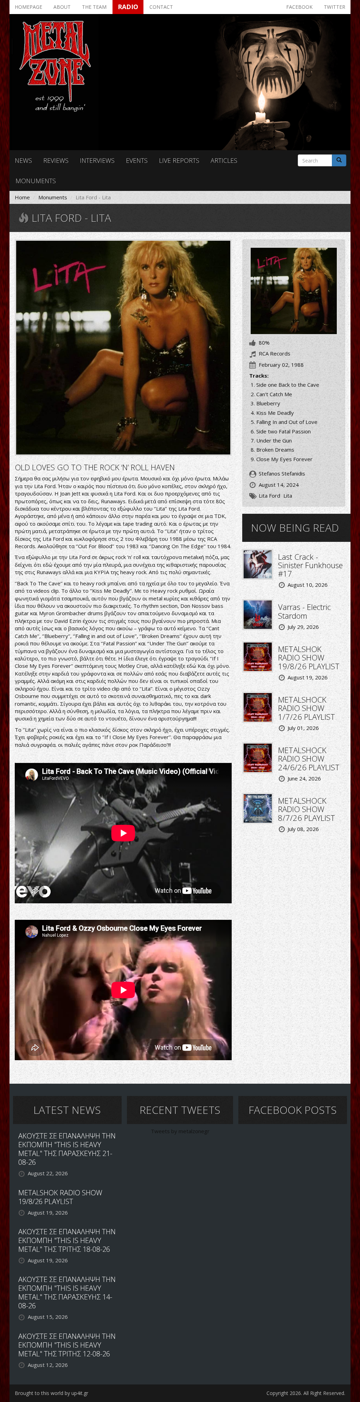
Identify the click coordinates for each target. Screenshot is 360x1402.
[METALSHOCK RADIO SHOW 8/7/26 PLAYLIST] (257, 807)
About (62, 7)
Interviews (97, 160)
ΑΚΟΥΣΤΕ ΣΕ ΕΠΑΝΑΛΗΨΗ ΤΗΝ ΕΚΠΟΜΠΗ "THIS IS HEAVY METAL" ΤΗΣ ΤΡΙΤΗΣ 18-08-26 (67, 1240)
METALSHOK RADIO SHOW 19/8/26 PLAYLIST (309, 657)
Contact (161, 7)
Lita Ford (269, 495)
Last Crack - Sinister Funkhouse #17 (310, 565)
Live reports (179, 160)
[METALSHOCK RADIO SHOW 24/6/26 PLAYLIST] (257, 756)
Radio (128, 6)
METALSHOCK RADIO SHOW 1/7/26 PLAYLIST (306, 708)
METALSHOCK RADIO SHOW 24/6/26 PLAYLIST (309, 758)
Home (22, 197)
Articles (224, 160)
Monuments (35, 181)
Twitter (334, 7)
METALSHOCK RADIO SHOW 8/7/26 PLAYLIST (306, 809)
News (23, 160)
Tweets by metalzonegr (180, 1131)
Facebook (299, 7)
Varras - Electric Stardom (304, 611)
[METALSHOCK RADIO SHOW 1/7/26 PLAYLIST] (257, 706)
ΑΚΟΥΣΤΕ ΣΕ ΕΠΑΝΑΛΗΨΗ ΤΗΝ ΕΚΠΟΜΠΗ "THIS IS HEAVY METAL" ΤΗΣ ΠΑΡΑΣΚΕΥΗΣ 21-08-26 (67, 1149)
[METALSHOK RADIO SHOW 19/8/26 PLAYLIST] (257, 656)
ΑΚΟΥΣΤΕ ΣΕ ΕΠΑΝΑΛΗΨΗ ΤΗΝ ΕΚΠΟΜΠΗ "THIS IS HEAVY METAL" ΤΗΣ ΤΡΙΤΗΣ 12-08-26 (67, 1344)
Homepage (28, 7)
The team (94, 7)
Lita (287, 495)
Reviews (56, 160)
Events (137, 160)
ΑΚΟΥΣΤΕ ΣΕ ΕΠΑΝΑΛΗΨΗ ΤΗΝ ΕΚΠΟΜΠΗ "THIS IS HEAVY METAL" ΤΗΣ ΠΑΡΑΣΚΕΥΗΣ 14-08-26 (67, 1292)
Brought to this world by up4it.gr (51, 1393)
